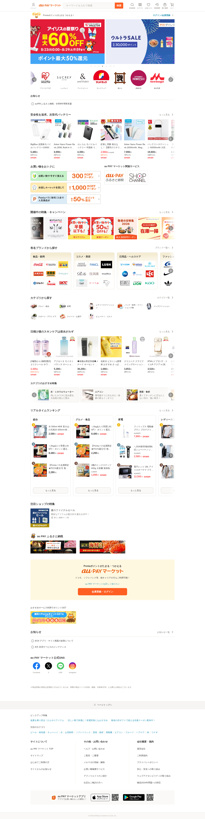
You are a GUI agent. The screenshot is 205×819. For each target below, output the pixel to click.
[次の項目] (170, 228)
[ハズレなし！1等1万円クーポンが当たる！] (106, 66)
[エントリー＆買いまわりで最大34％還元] (91, 66)
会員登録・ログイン (102, 591)
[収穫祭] (113, 66)
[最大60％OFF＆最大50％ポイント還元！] (98, 66)
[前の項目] (34, 228)
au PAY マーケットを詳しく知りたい (102, 584)
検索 (119, 5)
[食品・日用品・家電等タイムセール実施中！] (102, 41)
